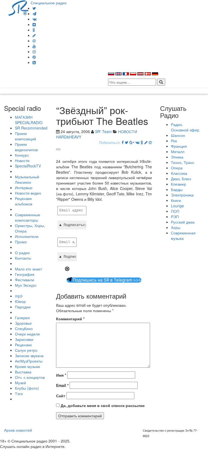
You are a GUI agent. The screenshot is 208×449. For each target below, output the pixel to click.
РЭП (175, 216)
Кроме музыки (27, 366)
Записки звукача (29, 355)
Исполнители (26, 236)
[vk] (34, 19)
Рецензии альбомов (23, 201)
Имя (61, 375)
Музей (20, 382)
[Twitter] (34, 8)
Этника (177, 157)
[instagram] (34, 51)
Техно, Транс (182, 162)
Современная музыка (183, 235)
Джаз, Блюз (181, 178)
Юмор (20, 301)
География (24, 274)
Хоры (175, 227)
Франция (179, 146)
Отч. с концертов (30, 377)
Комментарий (70, 318)
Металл (177, 151)
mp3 (18, 296)
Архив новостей (18, 430)
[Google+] (131, 142)
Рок (174, 140)
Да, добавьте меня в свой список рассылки (102, 405)
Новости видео (28, 193)
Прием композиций (25, 136)
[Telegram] (34, 13)
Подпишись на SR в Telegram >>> (106, 280)
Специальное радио (49, 2)
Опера (177, 167)
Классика (179, 173)
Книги (176, 200)
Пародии (23, 306)
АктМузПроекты (29, 361)
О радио (22, 252)
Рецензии (23, 344)
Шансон (178, 135)
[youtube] (34, 46)
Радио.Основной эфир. (185, 127)
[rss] (34, 62)
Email (62, 385)
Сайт (60, 395)
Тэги (19, 393)
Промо (21, 241)
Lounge (177, 205)
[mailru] (34, 40)
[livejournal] (34, 35)
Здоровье (23, 323)
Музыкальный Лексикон (27, 179)
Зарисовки (24, 339)
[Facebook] (123, 142)
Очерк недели (27, 334)
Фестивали (24, 279)
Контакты (23, 258)
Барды (177, 189)
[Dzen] (34, 24)
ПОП (175, 211)
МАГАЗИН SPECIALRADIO (29, 119)
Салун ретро (26, 350)
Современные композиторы (27, 217)
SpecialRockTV (28, 166)
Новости (22, 160)
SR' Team (103, 131)
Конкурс (22, 155)
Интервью (23, 187)
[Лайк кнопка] (58, 149)
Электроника (182, 195)
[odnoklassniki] (33, 30)
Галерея (22, 317)
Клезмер (178, 184)
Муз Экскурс (26, 285)
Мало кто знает (28, 269)
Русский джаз (182, 222)
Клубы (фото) (27, 388)
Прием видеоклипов (26, 146)
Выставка (23, 371)
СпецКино (24, 328)
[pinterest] (34, 57)
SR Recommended (31, 128)
